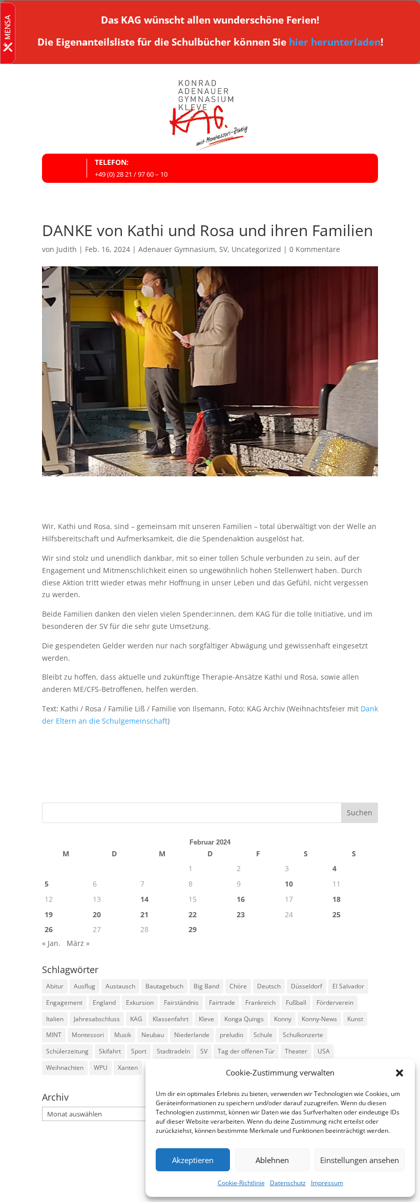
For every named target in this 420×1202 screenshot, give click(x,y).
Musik (122, 1034)
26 (49, 929)
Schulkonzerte (303, 1034)
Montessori (88, 1034)
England (104, 1002)
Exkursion (140, 1002)
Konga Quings (244, 1019)
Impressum (327, 1182)
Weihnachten (64, 1067)
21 (144, 914)
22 (192, 914)
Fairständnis (181, 1002)
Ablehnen (272, 1160)
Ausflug (84, 986)
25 (336, 914)
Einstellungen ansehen (359, 1160)
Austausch (120, 986)
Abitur (55, 986)
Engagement (64, 1002)
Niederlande (191, 1034)
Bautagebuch (164, 986)
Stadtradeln (173, 1051)
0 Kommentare (314, 249)
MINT (53, 1034)
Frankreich (260, 1002)
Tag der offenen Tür (246, 1051)
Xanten (128, 1067)
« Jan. (51, 943)
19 (49, 914)
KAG (136, 1019)
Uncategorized (256, 249)
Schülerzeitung (67, 1051)
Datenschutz (288, 1182)
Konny (282, 1019)
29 (192, 929)
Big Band (206, 986)
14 (144, 899)
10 (289, 884)
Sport (138, 1051)
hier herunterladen (335, 42)
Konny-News (319, 1019)
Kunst (355, 1019)
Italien (55, 1019)
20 (97, 914)
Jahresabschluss (97, 1019)
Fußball (296, 1002)
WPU (101, 1067)
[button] (399, 1073)
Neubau (152, 1034)
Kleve (206, 1019)
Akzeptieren (193, 1160)
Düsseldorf (306, 986)
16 (241, 899)
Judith (66, 249)
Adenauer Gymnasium (176, 249)
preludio (231, 1034)
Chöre (238, 986)
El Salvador (348, 986)
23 (241, 914)
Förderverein (335, 1002)
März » (78, 943)
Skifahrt (110, 1051)
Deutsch (269, 986)
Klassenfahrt (170, 1019)
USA (324, 1051)
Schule (263, 1034)
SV (223, 249)
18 (336, 899)
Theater (296, 1051)
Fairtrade (222, 1002)
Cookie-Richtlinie (241, 1182)
